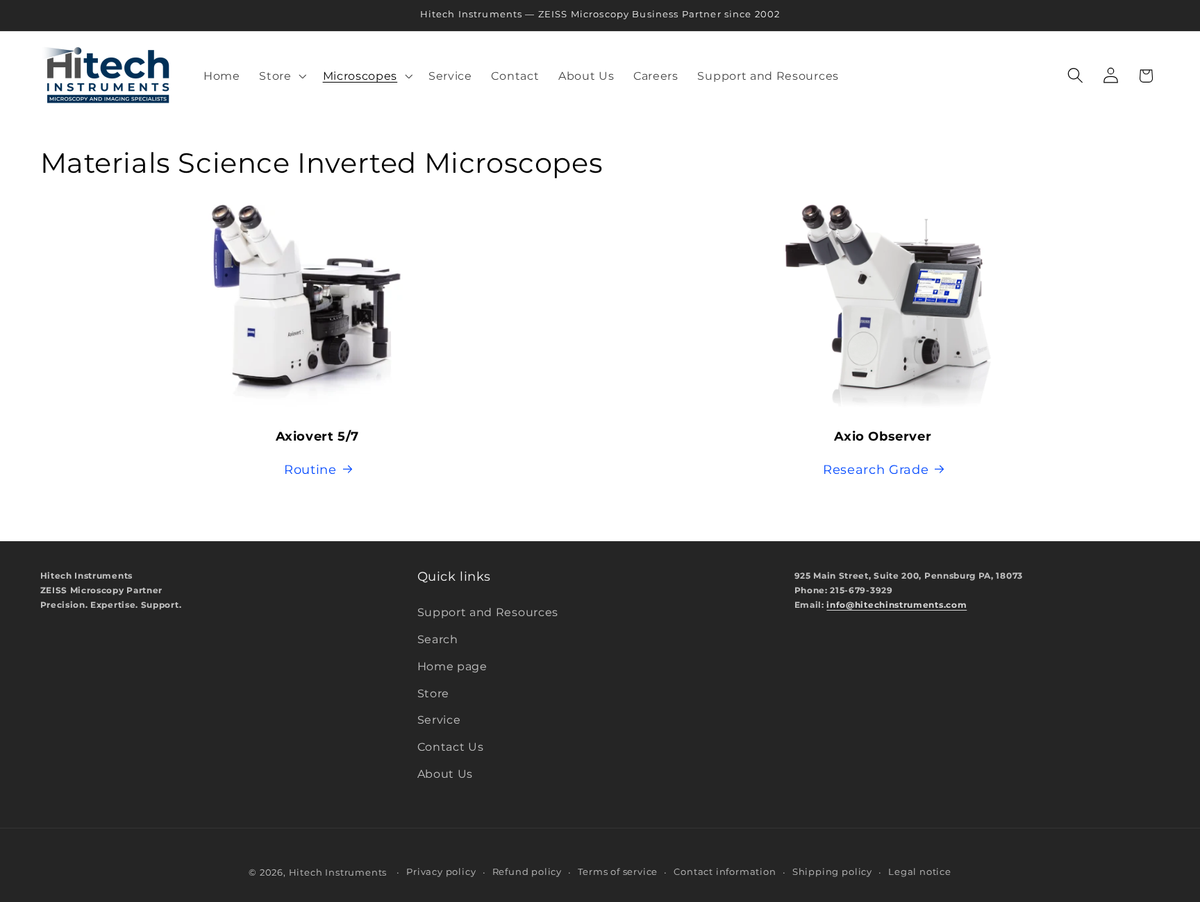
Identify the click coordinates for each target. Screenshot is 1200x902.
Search (437, 639)
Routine (310, 469)
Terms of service (618, 872)
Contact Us (450, 747)
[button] (280, 75)
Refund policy (527, 872)
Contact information (725, 872)
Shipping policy (832, 872)
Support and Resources (488, 613)
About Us (445, 774)
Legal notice (919, 872)
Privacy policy (441, 872)
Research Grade (876, 469)
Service (439, 720)
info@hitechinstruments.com (896, 604)
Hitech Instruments (338, 872)
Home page (452, 666)
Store (433, 693)
